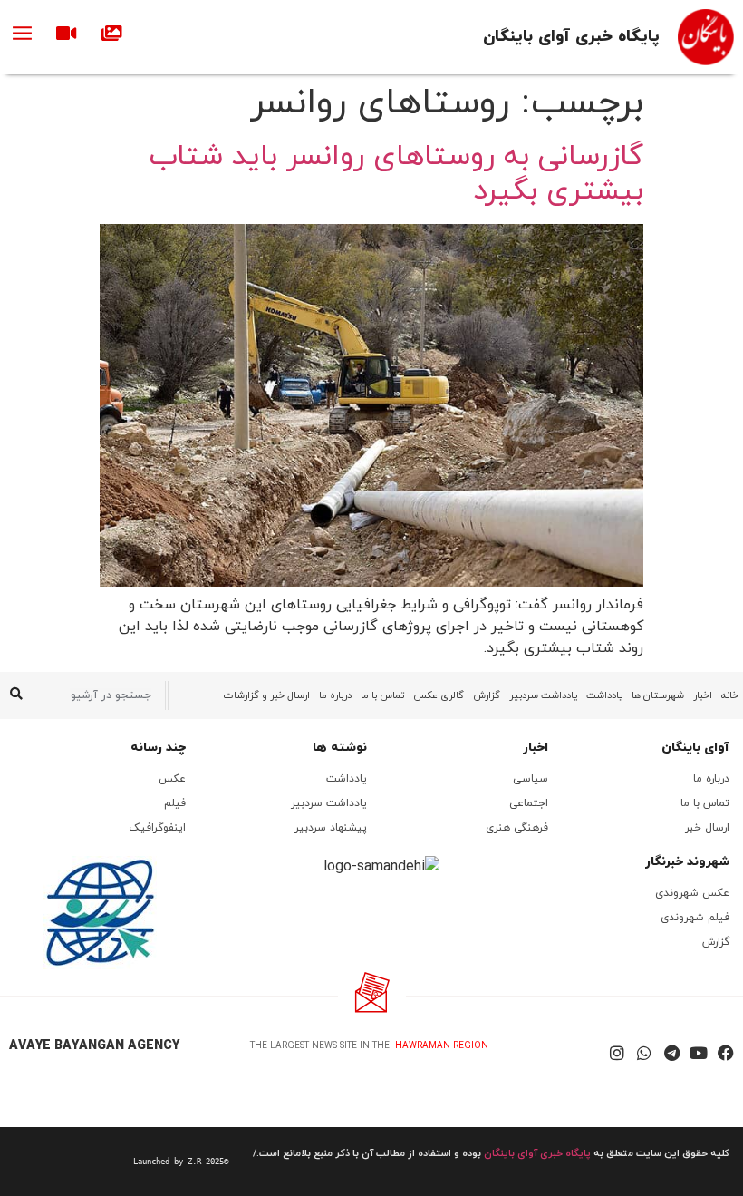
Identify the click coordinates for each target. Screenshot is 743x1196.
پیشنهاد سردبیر (330, 828)
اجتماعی (528, 803)
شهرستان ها (658, 695)
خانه (729, 695)
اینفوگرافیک (157, 828)
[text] (121, 1161)
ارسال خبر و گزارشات (267, 695)
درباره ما (335, 695)
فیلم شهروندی (695, 917)
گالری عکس (438, 695)
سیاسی (530, 779)
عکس (172, 779)
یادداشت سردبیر (543, 695)
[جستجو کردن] (16, 695)
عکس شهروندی (692, 893)
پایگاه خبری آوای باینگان (571, 36)
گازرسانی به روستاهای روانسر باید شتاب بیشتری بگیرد (396, 174)
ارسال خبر (707, 828)
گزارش (486, 695)
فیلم (175, 803)
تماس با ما (382, 695)
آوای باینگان (695, 747)
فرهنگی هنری (517, 828)
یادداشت (604, 695)
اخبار (702, 695)
